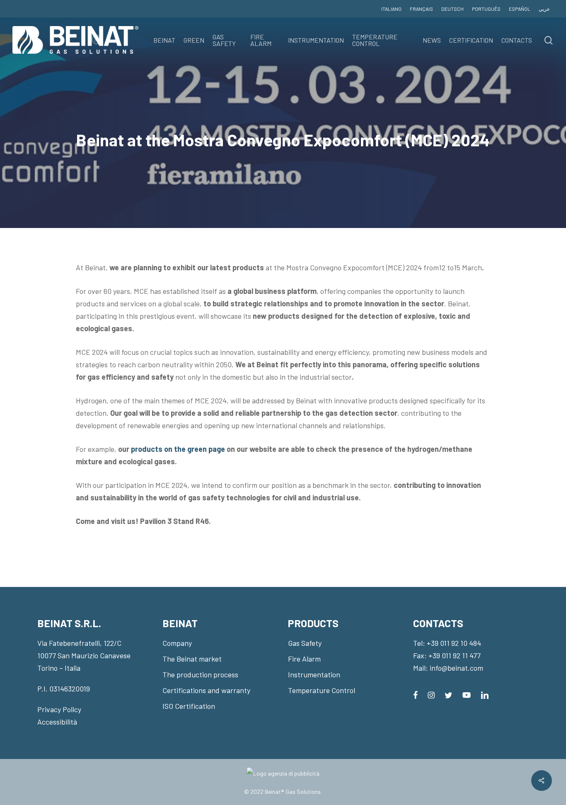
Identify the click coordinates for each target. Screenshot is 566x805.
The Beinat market (192, 658)
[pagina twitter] (448, 694)
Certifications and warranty (206, 690)
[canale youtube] (466, 694)
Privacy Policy (59, 709)
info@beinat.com (456, 667)
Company (177, 642)
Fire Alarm (304, 658)
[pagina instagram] (431, 694)
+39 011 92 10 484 (454, 642)
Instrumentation (314, 674)
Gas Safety (305, 642)
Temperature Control (321, 690)
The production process (200, 674)
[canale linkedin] (485, 694)
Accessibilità (57, 721)
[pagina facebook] (415, 694)
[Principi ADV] (283, 776)
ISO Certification (188, 705)
